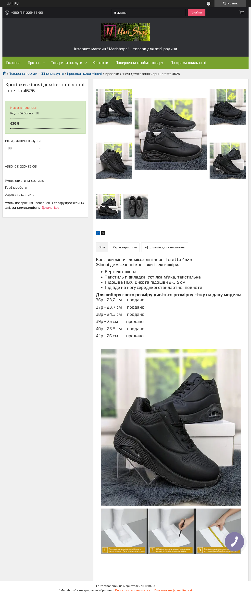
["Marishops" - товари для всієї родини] (125, 32)
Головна (13, 63)
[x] (103, 234)
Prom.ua (149, 586)
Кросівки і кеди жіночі (84, 73)
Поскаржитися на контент (133, 590)
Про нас (34, 63)
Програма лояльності (188, 63)
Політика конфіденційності (173, 590)
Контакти (100, 63)
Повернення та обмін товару (139, 63)
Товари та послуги (66, 63)
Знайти (196, 12)
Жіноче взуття (52, 73)
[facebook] (98, 234)
